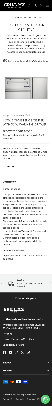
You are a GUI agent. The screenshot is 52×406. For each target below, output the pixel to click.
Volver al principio (24, 298)
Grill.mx (12, 395)
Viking (6, 115)
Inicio (5, 59)
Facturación (8, 399)
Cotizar (10, 166)
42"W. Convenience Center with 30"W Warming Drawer (25, 61)
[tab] (9, 181)
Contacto (20, 399)
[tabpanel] (26, 224)
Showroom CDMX (34, 399)
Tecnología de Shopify (26, 395)
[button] (41, 6)
